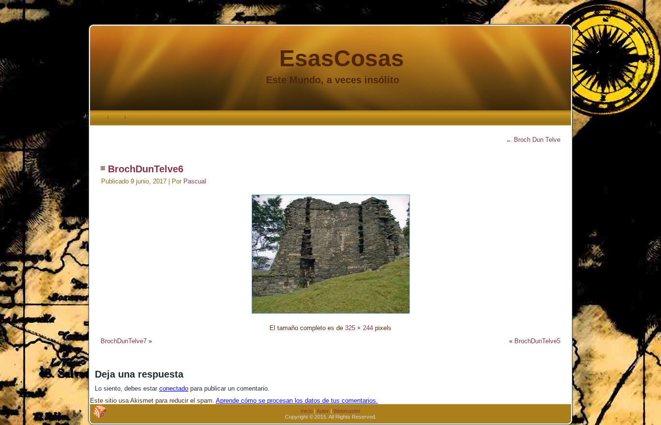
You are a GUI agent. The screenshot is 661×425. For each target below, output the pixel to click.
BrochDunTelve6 (145, 169)
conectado (173, 388)
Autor (322, 411)
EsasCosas (341, 58)
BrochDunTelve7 (124, 341)
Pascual (194, 181)
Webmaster (347, 411)
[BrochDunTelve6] (330, 315)
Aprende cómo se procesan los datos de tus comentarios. (297, 400)
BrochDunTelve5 (537, 341)
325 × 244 (359, 328)
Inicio (306, 411)
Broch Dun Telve (533, 139)
